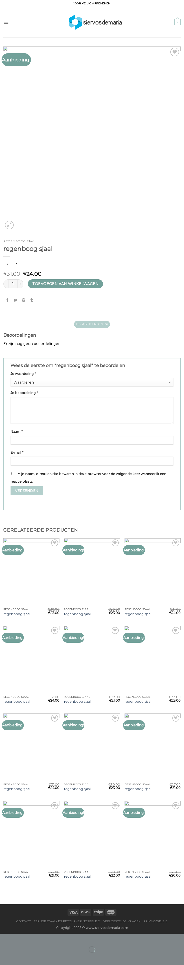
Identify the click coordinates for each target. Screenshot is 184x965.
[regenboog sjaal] (31, 572)
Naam (17, 432)
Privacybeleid (156, 921)
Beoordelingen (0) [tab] (92, 324)
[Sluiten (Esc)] (4, 938)
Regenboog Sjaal (19, 241)
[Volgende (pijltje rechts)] (17, 957)
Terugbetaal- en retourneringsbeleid (67, 921)
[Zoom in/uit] (17, 938)
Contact (23, 921)
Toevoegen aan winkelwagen (65, 284)
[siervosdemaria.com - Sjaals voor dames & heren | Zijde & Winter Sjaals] (92, 22)
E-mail (17, 452)
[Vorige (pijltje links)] (4, 957)
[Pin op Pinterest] (23, 300)
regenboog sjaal (16, 614)
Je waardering (23, 374)
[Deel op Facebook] (7, 300)
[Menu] (6, 22)
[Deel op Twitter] (15, 300)
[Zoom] (9, 225)
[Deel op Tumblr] (31, 300)
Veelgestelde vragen (122, 921)
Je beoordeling (24, 393)
